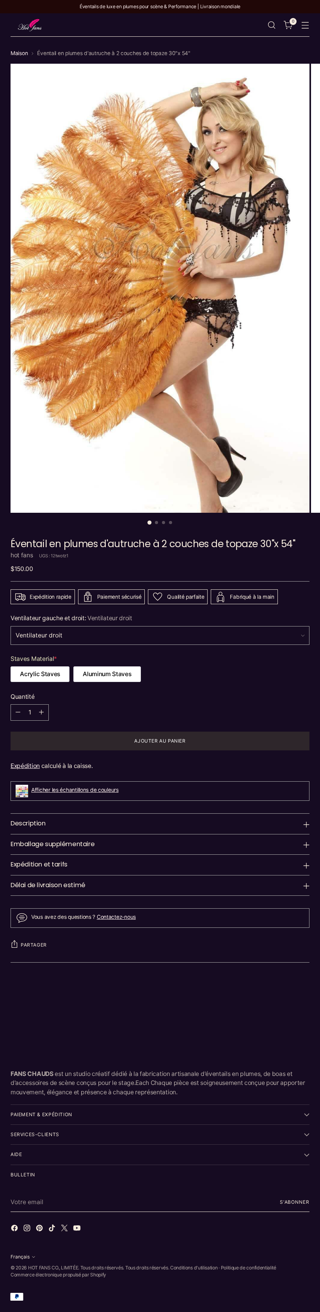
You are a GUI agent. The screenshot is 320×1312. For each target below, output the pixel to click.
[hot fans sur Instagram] (27, 1229)
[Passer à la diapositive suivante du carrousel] (302, 992)
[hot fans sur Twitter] (65, 1229)
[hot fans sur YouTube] (77, 1229)
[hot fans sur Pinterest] (40, 1229)
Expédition (25, 766)
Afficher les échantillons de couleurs (75, 790)
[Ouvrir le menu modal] (305, 25)
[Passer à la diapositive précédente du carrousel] (285, 992)
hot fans (22, 555)
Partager (34, 945)
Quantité (23, 696)
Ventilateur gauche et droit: (71, 618)
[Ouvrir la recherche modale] (272, 25)
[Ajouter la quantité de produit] (41, 712)
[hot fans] (30, 25)
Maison (19, 53)
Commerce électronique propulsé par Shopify (58, 1275)
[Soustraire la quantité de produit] (18, 712)
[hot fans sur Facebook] (15, 1229)
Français (20, 1257)
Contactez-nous (116, 917)
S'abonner (294, 1202)
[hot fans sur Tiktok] (52, 1229)
